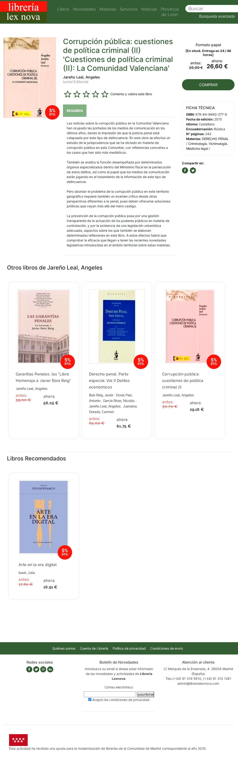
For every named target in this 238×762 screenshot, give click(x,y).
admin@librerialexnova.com (198, 683)
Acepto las (120, 700)
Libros (63, 9)
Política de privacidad (129, 648)
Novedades (84, 9)
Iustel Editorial (75, 81)
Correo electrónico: (119, 687)
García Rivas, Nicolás (119, 401)
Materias (107, 9)
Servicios (129, 9)
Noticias (149, 9)
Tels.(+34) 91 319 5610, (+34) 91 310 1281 (198, 679)
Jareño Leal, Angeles (81, 77)
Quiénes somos (63, 648)
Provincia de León (170, 12)
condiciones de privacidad (129, 700)
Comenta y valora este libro (131, 94)
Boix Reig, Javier (101, 395)
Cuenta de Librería (94, 648)
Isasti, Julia (27, 573)
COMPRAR (208, 84)
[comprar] (68, 293)
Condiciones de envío (166, 648)
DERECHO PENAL (215, 139)
